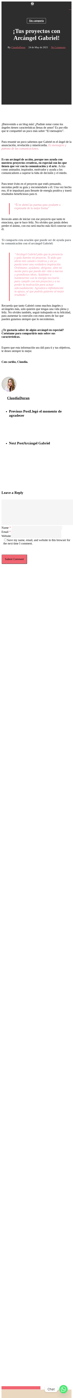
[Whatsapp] (63, 1389)
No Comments (58, 47)
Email (6, 531)
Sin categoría (36, 20)
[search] (70, 8)
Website (6, 536)
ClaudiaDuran (18, 47)
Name (6, 527)
